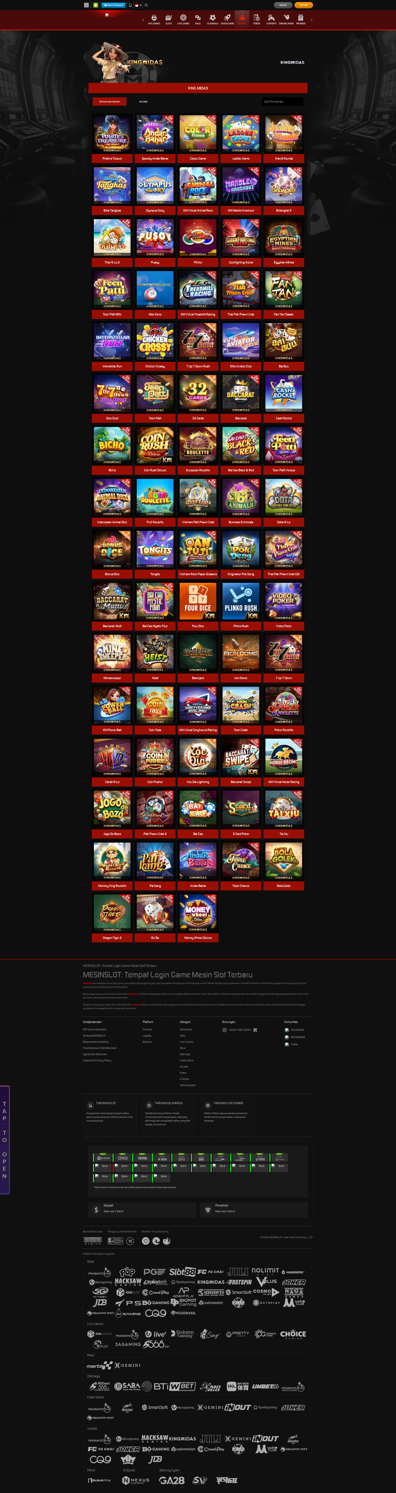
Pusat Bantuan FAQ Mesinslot (99, 1048)
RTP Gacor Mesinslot (94, 1029)
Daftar (304, 5)
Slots (169, 23)
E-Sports (271, 23)
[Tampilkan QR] (255, 1030)
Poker (256, 23)
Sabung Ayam (286, 23)
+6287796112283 (240, 1030)
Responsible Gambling (95, 1042)
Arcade (242, 23)
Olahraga (212, 23)
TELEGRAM (297, 1030)
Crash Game (227, 23)
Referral (147, 1042)
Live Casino (183, 23)
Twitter (294, 1044)
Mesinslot (87, 983)
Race (198, 23)
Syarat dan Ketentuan (95, 1054)
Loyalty (147, 1035)
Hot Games (154, 23)
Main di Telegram (115, 5)
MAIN (115, 133)
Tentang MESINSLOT (94, 1035)
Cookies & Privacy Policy (97, 1060)
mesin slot (137, 1004)
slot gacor (132, 993)
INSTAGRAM (298, 1037)
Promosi (300, 23)
